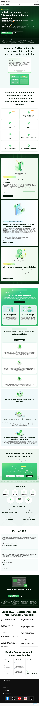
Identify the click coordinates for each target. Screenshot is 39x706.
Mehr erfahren (5, 193)
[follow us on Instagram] (25, 698)
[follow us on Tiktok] (31, 698)
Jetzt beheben (7, 278)
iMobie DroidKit (4, 4)
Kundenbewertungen (24, 603)
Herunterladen (35, 4)
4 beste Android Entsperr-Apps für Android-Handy (7, 671)
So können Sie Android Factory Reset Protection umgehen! (19, 663)
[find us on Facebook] (7, 698)
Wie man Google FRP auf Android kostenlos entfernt (19, 667)
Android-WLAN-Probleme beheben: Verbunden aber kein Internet (31, 663)
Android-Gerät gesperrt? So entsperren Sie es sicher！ (7, 674)
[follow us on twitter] (13, 698)
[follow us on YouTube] (19, 698)
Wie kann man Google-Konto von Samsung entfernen (19, 669)
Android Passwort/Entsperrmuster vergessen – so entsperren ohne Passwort (7, 664)
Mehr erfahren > (19, 299)
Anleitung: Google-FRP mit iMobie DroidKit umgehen (20, 218)
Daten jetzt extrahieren (19, 340)
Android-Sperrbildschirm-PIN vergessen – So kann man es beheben (7, 668)
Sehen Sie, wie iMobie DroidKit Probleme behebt (20, 261)
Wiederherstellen (19, 302)
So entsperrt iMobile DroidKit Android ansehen (20, 174)
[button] (14, 71)
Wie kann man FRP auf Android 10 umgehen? (18, 672)
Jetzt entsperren (7, 196)
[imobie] (5, 1)
